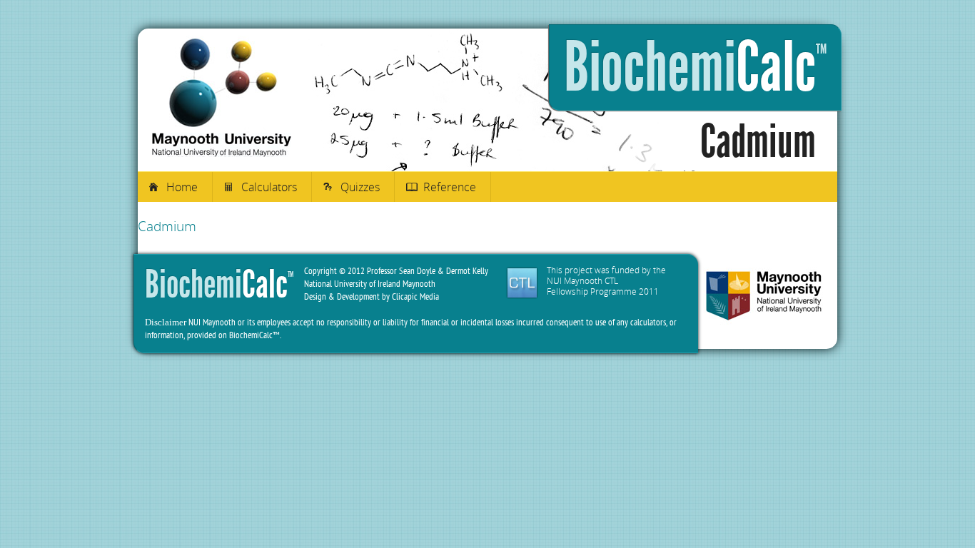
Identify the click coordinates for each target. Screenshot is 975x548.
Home (182, 187)
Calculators (269, 187)
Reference (449, 187)
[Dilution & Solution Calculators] (221, 153)
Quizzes (360, 187)
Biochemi (695, 67)
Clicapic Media (415, 297)
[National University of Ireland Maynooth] (763, 297)
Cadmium (167, 225)
